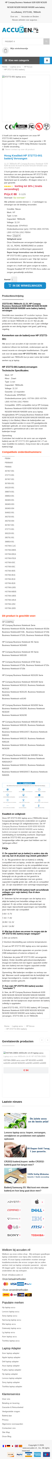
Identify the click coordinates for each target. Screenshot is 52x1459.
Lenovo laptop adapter (12, 1378)
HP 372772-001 (22, 441)
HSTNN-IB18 (10, 579)
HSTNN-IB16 (10, 575)
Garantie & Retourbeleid (12, 1407)
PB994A (8, 467)
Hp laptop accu (8, 1307)
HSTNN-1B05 (35, 229)
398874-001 (9, 492)
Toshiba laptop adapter (12, 1386)
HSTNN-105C (18, 232)
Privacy (5, 1420)
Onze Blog (6, 1436)
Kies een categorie (19, 60)
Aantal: (7, 279)
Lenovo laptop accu (10, 1311)
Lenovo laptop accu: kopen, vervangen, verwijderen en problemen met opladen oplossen (25, 1135)
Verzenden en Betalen (30, 17)
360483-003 (9, 504)
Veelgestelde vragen (11, 1411)
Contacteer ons (9, 1428)
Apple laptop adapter (11, 1357)
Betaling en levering (10, 1403)
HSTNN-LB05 (10, 587)
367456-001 (9, 483)
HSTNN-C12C (10, 546)
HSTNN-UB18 (10, 600)
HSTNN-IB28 (10, 583)
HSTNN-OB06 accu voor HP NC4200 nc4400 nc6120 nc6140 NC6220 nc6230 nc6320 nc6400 (24, 1061)
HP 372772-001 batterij (14, 69)
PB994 (28, 232)
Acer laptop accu (9, 1336)
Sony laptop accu (9, 1316)
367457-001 (9, 471)
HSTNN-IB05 (10, 571)
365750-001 (9, 517)
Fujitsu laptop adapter (11, 1370)
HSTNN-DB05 (10, 550)
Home (4, 67)
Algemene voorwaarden (12, 1424)
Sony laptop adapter (11, 1382)
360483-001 (9, 500)
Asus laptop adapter (11, 1366)
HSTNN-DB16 (10, 554)
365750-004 (9, 521)
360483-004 (9, 508)
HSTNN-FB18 (10, 558)
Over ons (14, 17)
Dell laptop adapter (10, 1361)
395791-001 (9, 537)
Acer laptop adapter (10, 1353)
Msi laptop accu (9, 1324)
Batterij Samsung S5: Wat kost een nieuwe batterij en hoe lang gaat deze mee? (26, 1189)
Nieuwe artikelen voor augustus (24, 20)
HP (13, 212)
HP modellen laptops (33, 315)
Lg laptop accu (8, 1332)
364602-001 (9, 513)
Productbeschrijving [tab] (13, 296)
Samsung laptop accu (11, 1320)
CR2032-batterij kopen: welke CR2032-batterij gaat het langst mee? (24, 1163)
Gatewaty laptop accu (11, 1328)
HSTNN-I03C (10, 562)
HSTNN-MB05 (10, 592)
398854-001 (9, 496)
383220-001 (9, 488)
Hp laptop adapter (10, 1374)
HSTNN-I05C (10, 567)
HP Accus (27, 67)
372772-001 (9, 475)
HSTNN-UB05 (10, 596)
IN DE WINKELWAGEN (27, 285)
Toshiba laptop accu (11, 1341)
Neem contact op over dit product (20, 149)
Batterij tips (7, 1415)
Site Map (6, 1432)
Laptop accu (15, 67)
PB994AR (9, 463)
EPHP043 (23, 226)
